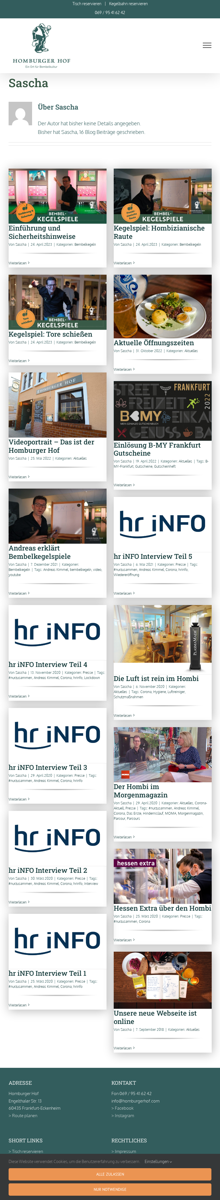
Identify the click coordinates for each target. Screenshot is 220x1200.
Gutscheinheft (165, 466)
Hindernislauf (153, 813)
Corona (171, 569)
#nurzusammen (125, 569)
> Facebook (122, 1108)
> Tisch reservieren (26, 1151)
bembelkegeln (80, 569)
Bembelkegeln (85, 244)
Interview (91, 883)
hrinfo (183, 569)
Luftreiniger (176, 692)
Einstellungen (157, 1161)
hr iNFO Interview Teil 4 (57, 632)
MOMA (170, 813)
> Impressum (123, 1151)
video (97, 569)
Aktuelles (191, 351)
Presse (181, 564)
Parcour (119, 818)
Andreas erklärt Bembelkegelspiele (57, 516)
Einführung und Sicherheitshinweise (57, 196)
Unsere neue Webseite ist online (162, 980)
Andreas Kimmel (55, 569)
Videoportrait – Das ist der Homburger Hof (57, 405)
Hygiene (159, 692)
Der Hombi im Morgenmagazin (162, 754)
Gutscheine (143, 466)
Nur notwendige (110, 1189)
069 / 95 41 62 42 (110, 12)
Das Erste (134, 813)
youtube (15, 575)
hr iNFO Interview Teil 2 (57, 838)
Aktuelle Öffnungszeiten (162, 306)
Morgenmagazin (190, 813)
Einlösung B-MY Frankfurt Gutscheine (162, 410)
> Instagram (122, 1115)
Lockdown (92, 678)
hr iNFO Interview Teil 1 (57, 941)
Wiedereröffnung (126, 575)
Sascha (20, 244)
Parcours (133, 818)
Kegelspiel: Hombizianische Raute (162, 196)
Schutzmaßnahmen (128, 697)
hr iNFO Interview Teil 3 (57, 735)
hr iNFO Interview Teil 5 (162, 524)
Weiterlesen (18, 263)
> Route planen (23, 1115)
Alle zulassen (110, 1174)
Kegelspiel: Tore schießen (57, 302)
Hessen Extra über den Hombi (162, 876)
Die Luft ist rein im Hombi (162, 639)
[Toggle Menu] (207, 45)
